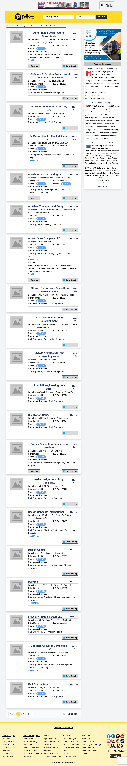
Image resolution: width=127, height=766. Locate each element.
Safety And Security (91, 741)
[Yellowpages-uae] (24, 16)
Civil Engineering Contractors (57, 190)
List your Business (10, 741)
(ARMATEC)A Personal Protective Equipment (48, 268)
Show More (102, 187)
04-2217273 (106, 183)
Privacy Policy (8, 747)
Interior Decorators (71, 741)
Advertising (28, 738)
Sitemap (6, 750)
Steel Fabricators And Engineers (58, 664)
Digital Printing (49, 738)
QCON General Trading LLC (102, 103)
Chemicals (27, 756)
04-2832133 (119, 751)
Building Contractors (53, 224)
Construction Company (38, 193)
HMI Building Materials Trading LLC (102, 68)
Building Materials (31, 747)
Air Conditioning (30, 741)
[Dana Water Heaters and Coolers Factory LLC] (63, 5)
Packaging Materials (71, 756)
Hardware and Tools (51, 753)
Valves (85, 753)
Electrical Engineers (53, 155)
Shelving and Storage (91, 744)
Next (30, 714)
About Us (6, 738)
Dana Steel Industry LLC (102, 143)
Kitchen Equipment (71, 744)
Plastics (66, 753)
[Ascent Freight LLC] (102, 44)
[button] (41, 48)
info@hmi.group (97, 95)
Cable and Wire (30, 750)
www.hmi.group (99, 98)
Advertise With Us (63, 727)
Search (101, 16)
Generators (47, 750)
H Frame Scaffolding (52, 756)
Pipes (65, 750)
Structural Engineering (54, 530)
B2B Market (7, 756)
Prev (12, 714)
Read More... (33, 60)
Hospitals (67, 736)
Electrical (47, 744)
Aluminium (27, 744)
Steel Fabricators (89, 750)
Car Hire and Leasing (32, 753)
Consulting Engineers (53, 498)
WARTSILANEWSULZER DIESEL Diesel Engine (50, 265)
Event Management (71, 738)
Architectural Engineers (50, 57)
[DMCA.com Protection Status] (115, 755)
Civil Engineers (35, 54)
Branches (34, 66)
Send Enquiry (71, 66)
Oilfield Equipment (71, 747)
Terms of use (8, 744)
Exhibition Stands (50, 747)
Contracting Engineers (54, 253)
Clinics (46, 736)
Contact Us (7, 753)
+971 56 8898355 (99, 92)
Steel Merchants (89, 747)
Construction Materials (54, 632)
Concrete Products (51, 741)
